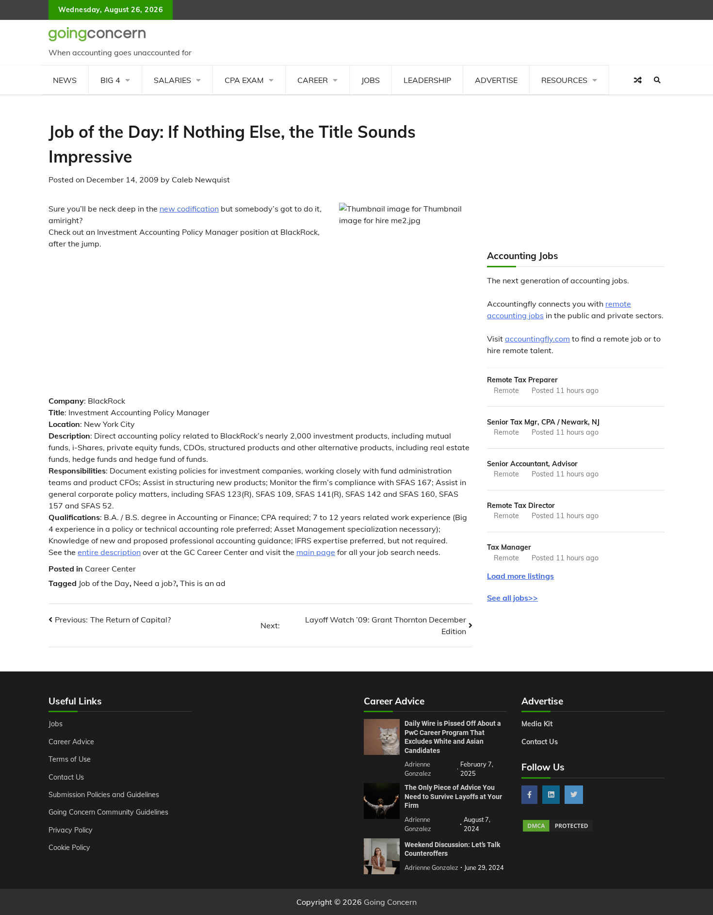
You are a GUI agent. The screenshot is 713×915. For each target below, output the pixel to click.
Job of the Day (104, 583)
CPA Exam (244, 80)
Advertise (496, 80)
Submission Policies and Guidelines (104, 794)
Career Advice (71, 741)
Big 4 (110, 80)
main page (315, 552)
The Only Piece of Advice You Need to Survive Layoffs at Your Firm (453, 796)
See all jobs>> (512, 598)
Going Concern (390, 902)
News (65, 80)
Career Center (110, 568)
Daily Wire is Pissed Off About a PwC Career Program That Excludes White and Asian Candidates (453, 736)
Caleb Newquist (201, 179)
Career (312, 80)
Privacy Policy (71, 830)
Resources (564, 80)
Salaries (172, 80)
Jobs (370, 80)
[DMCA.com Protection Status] (557, 830)
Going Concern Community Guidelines (108, 812)
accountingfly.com (537, 338)
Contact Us (66, 777)
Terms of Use (70, 759)
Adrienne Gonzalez (431, 867)
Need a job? (154, 583)
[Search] (657, 80)
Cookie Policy (69, 847)
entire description (109, 552)
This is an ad (203, 583)
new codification (189, 208)
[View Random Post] (638, 80)
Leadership (427, 80)
